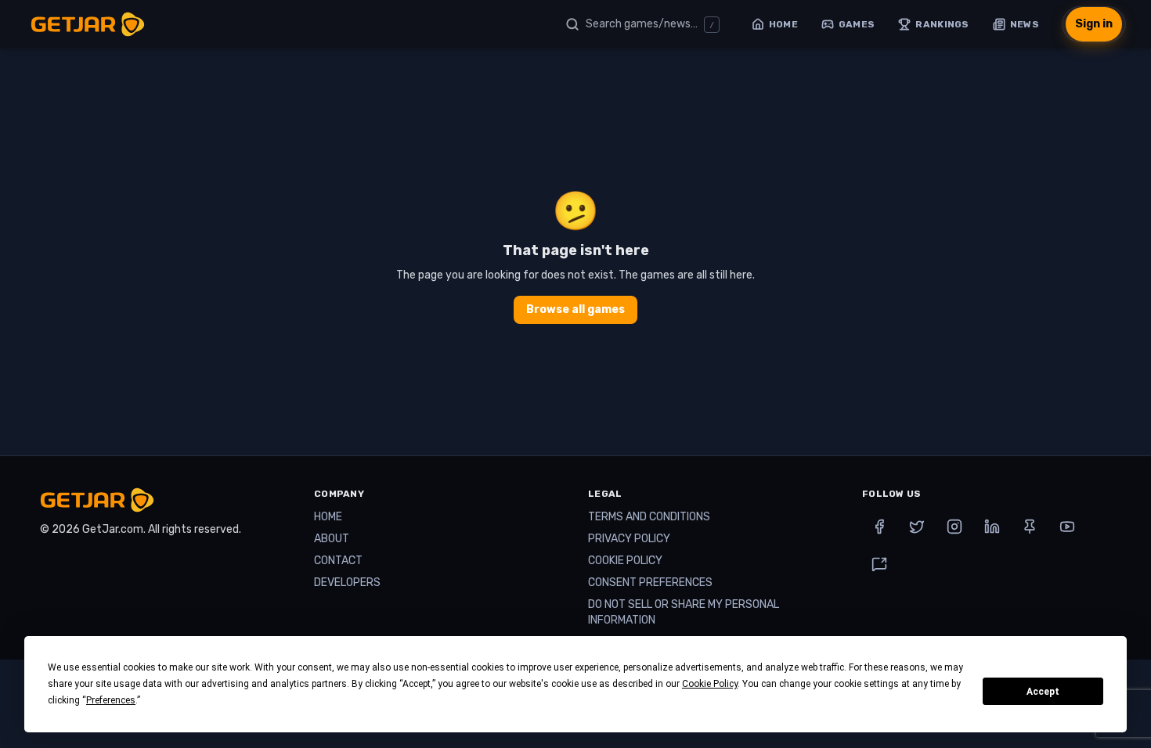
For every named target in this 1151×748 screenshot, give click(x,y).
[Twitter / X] (917, 526)
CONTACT (338, 560)
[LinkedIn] (992, 526)
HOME (328, 516)
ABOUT (331, 538)
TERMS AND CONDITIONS (649, 516)
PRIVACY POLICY (629, 538)
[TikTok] (879, 564)
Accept (1043, 691)
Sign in (1094, 24)
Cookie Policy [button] (710, 683)
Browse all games (575, 309)
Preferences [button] (110, 700)
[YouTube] (1067, 526)
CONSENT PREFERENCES (650, 582)
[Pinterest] (1029, 526)
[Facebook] (879, 526)
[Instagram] (954, 526)
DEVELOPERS (347, 582)
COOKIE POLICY (625, 560)
